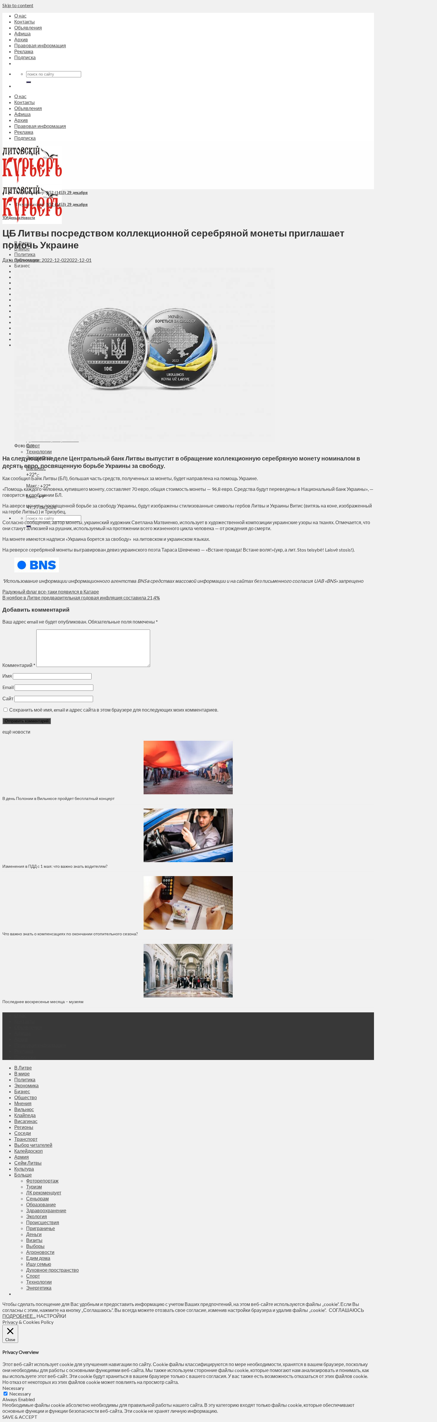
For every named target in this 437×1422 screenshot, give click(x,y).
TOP (5, 218)
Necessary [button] (13, 1388)
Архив (21, 39)
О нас (20, 15)
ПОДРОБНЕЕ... (19, 1316)
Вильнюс (24, 1109)
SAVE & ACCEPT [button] (19, 1417)
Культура (24, 1169)
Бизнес (22, 265)
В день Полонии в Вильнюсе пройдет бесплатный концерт (58, 798)
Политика (24, 254)
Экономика (26, 1085)
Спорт (33, 1276)
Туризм (34, 1186)
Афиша (22, 33)
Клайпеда (25, 1115)
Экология (36, 1216)
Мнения (23, 1103)
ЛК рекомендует (43, 1192)
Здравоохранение (46, 1210)
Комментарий (18, 665)
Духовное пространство (52, 1270)
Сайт (7, 698)
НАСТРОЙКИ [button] (51, 1316)
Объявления (28, 27)
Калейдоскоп (28, 1151)
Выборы (35, 1246)
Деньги (15, 218)
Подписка (25, 57)
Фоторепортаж (42, 1180)
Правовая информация (40, 45)
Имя (7, 676)
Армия (21, 1157)
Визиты (34, 1240)
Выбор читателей (33, 1145)
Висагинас (25, 1121)
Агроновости (40, 1252)
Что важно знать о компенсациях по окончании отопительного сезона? (70, 933)
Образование (41, 1204)
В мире (22, 1073)
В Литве (23, 1067)
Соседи (22, 1133)
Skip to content (17, 5)
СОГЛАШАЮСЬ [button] (346, 1310)
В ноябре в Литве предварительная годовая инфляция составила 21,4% (81, 597)
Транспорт (25, 1139)
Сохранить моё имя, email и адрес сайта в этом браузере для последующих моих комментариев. (113, 709)
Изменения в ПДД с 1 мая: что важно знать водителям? (55, 866)
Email (8, 687)
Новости (28, 218)
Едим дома (38, 1258)
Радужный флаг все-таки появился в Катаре (50, 591)
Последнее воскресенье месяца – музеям (43, 1001)
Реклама (23, 51)
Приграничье (40, 1228)
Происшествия (42, 1222)
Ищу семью (38, 1264)
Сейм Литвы (28, 1163)
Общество (25, 1097)
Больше (23, 1174)
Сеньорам (37, 1198)
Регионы (23, 1127)
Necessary (20, 1393)
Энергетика (38, 1288)
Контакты (24, 21)
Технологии (39, 451)
